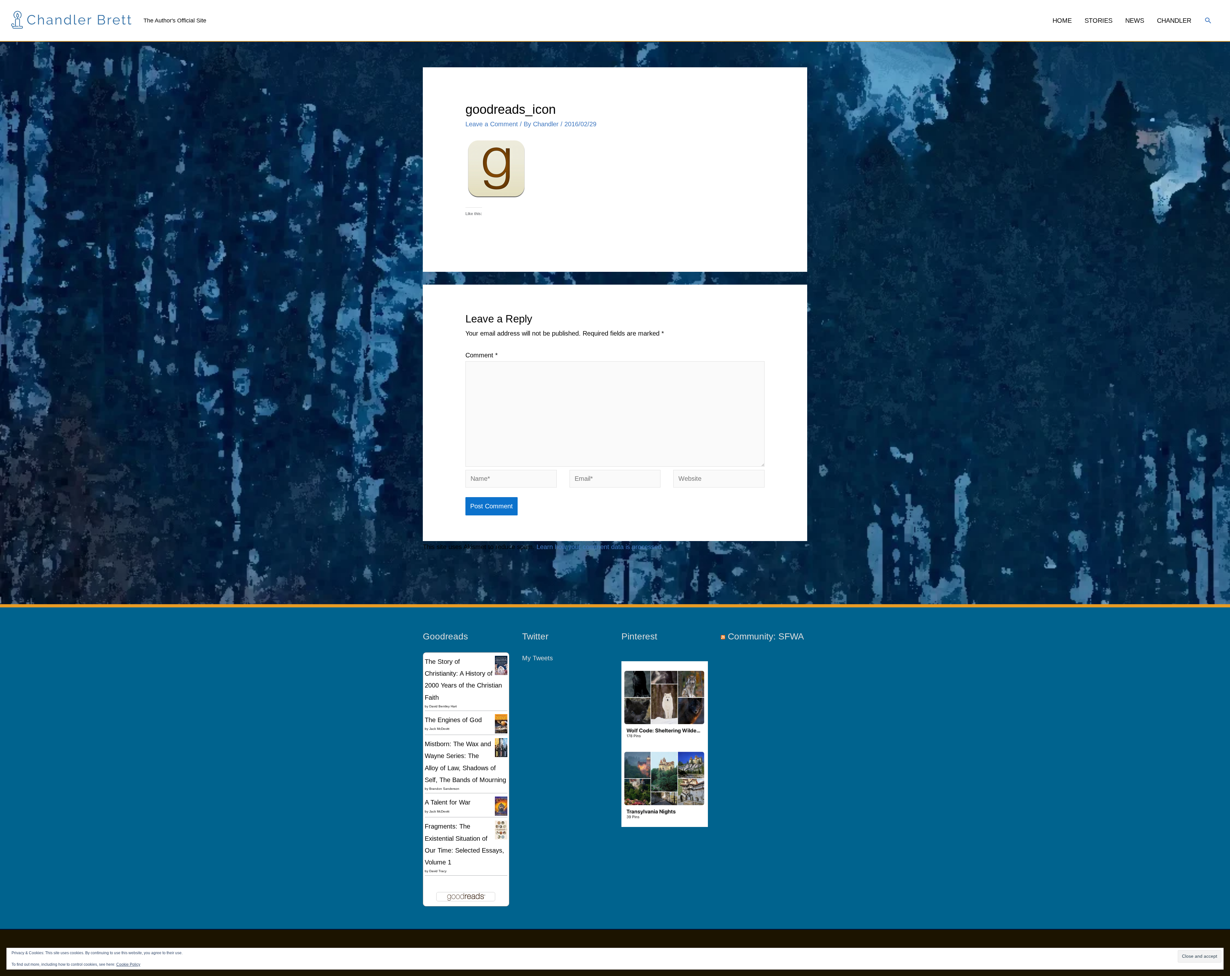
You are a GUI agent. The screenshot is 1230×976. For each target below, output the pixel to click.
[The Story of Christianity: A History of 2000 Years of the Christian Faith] (501, 664)
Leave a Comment (491, 124)
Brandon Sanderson (444, 788)
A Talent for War (448, 802)
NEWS (1134, 20)
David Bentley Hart (443, 706)
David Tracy (438, 871)
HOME (1062, 20)
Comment (481, 355)
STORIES (1098, 20)
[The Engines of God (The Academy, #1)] (501, 723)
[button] (1208, 20)
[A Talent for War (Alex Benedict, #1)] (501, 806)
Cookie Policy (128, 964)
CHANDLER (1174, 20)
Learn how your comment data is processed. (600, 546)
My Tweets (537, 658)
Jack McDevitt (439, 728)
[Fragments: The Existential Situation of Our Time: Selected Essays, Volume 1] (501, 829)
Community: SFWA (766, 636)
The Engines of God (453, 719)
